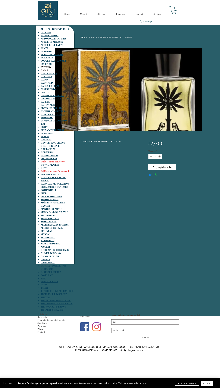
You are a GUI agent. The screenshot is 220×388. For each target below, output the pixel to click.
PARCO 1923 (47, 268)
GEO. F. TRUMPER (50, 145)
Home (84, 37)
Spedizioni (42, 322)
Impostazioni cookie (187, 383)
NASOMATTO (47, 240)
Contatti (41, 331)
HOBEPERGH (47, 152)
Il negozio (42, 316)
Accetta (206, 383)
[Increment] (160, 156)
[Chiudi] (216, 383)
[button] (173, 10)
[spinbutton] (155, 156)
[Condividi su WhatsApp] (156, 175)
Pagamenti (42, 325)
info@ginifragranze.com (131, 350)
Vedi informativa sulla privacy (132, 383)
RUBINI (44, 284)
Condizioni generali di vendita (51, 319)
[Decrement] (151, 156)
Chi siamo (42, 313)
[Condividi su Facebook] (150, 175)
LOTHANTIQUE (48, 190)
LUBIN (44, 193)
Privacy (40, 328)
